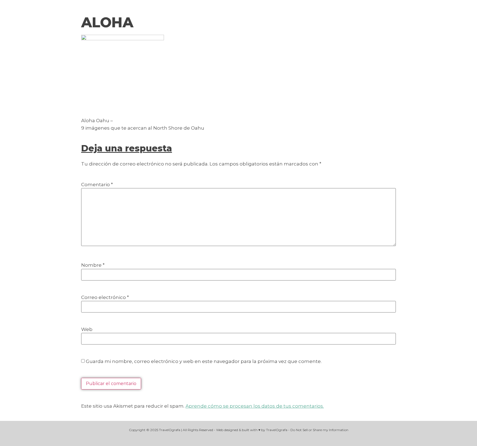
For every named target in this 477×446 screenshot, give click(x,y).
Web (86, 329)
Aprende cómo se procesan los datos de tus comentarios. (255, 406)
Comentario (97, 184)
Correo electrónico (105, 297)
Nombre (93, 265)
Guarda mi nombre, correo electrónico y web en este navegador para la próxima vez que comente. (204, 361)
